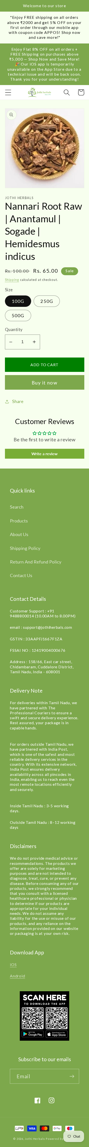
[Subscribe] (72, 1076)
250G (46, 301)
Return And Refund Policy (35, 561)
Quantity (14, 329)
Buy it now (44, 382)
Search (16, 507)
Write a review (44, 453)
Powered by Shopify (61, 1138)
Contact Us (21, 575)
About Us (19, 534)
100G (18, 301)
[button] (8, 92)
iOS (13, 964)
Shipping (12, 280)
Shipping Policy (25, 548)
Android (17, 976)
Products (19, 520)
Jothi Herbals (35, 1138)
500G (18, 315)
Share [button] (17, 401)
